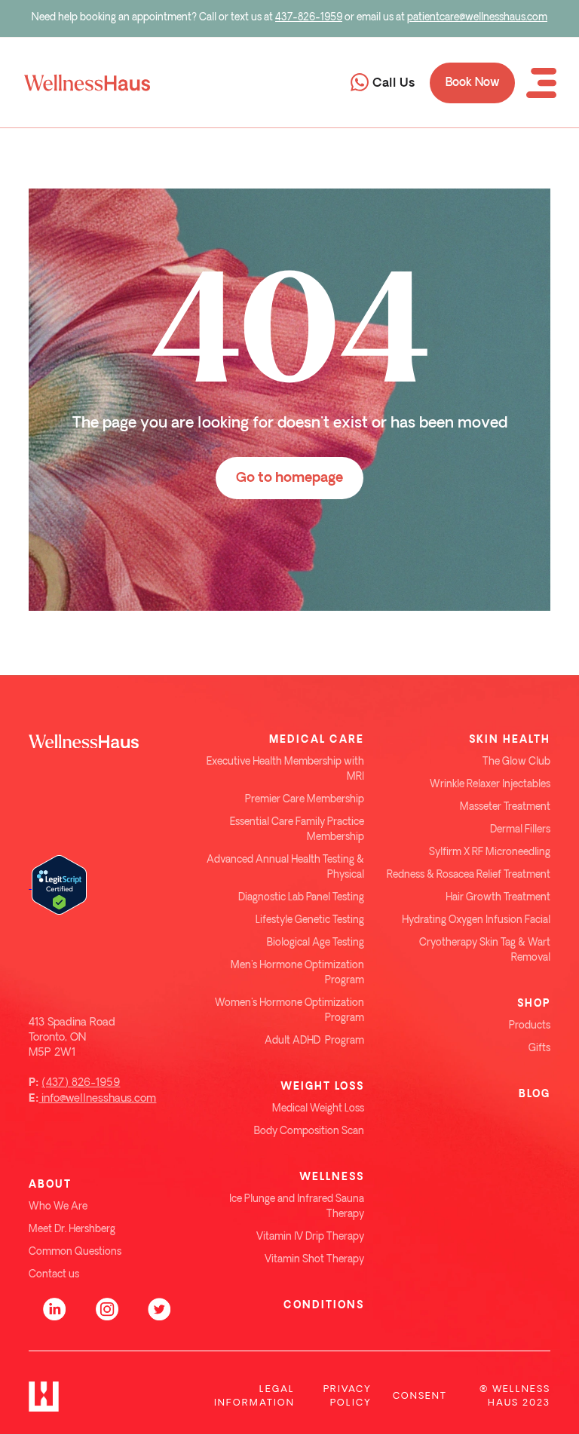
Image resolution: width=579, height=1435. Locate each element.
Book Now (472, 82)
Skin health (509, 740)
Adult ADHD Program (314, 1041)
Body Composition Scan (309, 1131)
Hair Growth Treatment (498, 897)
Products (529, 1026)
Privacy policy (347, 1396)
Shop (533, 1004)
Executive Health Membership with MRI (285, 769)
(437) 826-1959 (80, 1083)
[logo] (44, 1396)
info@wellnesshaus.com (97, 1098)
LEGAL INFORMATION (254, 1396)
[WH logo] (107, 740)
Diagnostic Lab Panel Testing (301, 897)
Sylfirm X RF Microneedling (489, 852)
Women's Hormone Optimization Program (289, 1011)
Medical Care (316, 740)
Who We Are (58, 1206)
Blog (534, 1094)
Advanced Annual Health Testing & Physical (285, 868)
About (50, 1185)
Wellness (331, 1177)
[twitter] (159, 1305)
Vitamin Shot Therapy (314, 1259)
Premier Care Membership (304, 799)
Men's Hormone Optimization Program (297, 973)
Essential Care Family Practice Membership (297, 830)
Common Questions (75, 1252)
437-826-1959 (308, 17)
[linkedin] (55, 1305)
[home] (83, 82)
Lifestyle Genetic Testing (310, 920)
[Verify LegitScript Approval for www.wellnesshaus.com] (58, 884)
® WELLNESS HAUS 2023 (514, 1396)
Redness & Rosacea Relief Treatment (468, 875)
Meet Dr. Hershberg (72, 1229)
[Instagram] (107, 1305)
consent (420, 1396)
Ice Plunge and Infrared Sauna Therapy (296, 1207)
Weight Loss (322, 1087)
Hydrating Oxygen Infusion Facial (476, 920)
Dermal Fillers (520, 829)
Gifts (539, 1048)
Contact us (54, 1274)
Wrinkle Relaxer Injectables (490, 784)
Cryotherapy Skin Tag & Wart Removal (484, 950)
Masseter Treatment (505, 807)
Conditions (323, 1305)
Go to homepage (289, 478)
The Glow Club (516, 762)
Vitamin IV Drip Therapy (310, 1237)
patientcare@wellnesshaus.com (477, 17)
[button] (541, 83)
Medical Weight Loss (318, 1108)
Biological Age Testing (315, 943)
